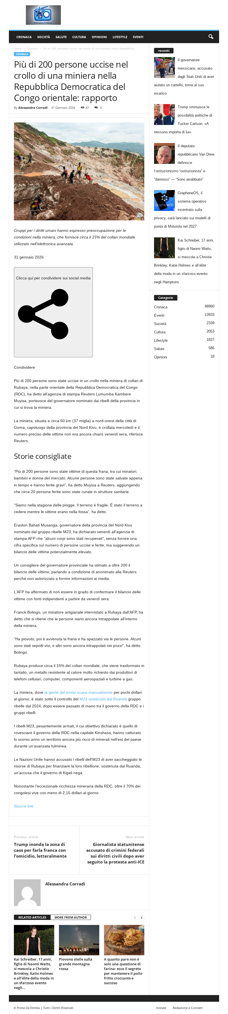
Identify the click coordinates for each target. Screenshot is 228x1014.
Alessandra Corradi (33, 107)
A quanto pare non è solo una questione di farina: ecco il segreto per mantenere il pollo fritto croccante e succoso (123, 971)
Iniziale (161, 1008)
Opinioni (99, 37)
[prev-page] (135, 918)
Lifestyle (120, 37)
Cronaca (24, 37)
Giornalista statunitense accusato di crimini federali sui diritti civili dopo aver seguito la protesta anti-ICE (115, 853)
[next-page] (141, 918)
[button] (211, 37)
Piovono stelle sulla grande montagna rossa (75, 964)
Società (43, 37)
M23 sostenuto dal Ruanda (103, 699)
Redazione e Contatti (188, 1008)
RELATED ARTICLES (32, 917)
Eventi (138, 37)
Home (18, 48)
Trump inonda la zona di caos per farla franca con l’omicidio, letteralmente (40, 850)
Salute (61, 37)
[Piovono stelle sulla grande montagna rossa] (79, 940)
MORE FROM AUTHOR (70, 917)
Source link (23, 806)
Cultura (79, 37)
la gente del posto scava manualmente (78, 692)
